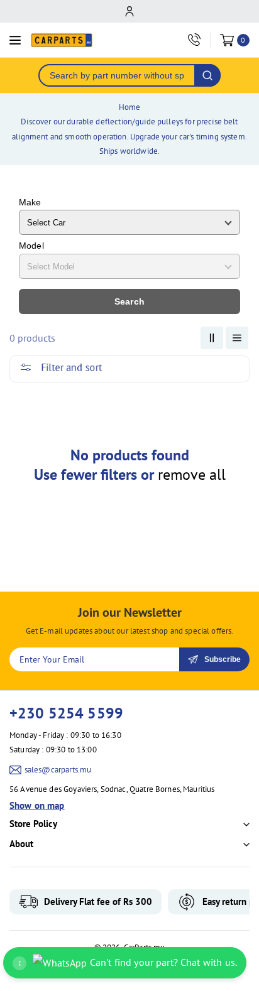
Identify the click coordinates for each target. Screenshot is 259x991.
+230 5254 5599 (66, 713)
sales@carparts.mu (58, 769)
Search (129, 301)
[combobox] (117, 75)
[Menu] (15, 40)
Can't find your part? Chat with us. (127, 962)
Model (31, 246)
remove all (192, 474)
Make (30, 202)
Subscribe (222, 659)
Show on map (37, 805)
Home (130, 107)
